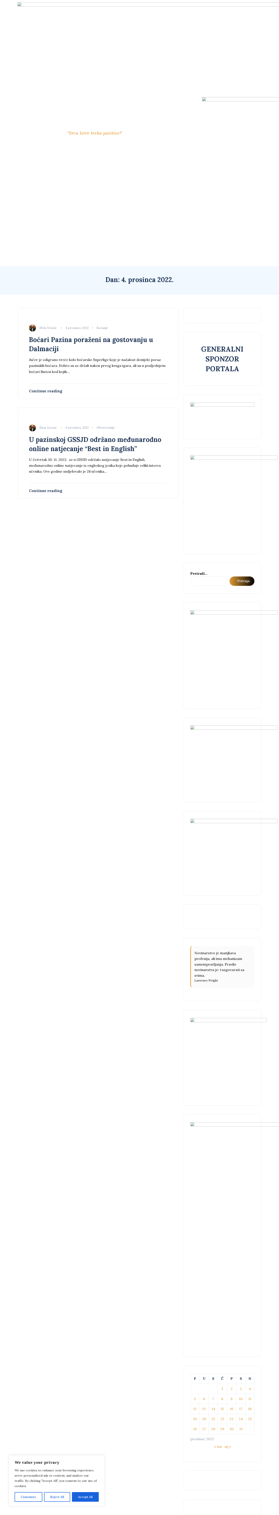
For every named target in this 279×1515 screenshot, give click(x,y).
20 (204, 1419)
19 (195, 1419)
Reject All (57, 1497)
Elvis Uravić (48, 328)
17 (240, 1409)
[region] (57, 1480)
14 (213, 1409)
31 (241, 1429)
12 (195, 1409)
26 (195, 1429)
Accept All (85, 1497)
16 (231, 1409)
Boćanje (102, 328)
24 (241, 1419)
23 (231, 1419)
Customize (28, 1497)
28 (213, 1429)
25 (250, 1419)
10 (241, 1399)
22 (222, 1419)
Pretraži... (198, 573)
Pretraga (243, 581)
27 (204, 1429)
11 (249, 1399)
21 (213, 1419)
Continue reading (45, 391)
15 (222, 1409)
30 (232, 1429)
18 (250, 1409)
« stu (218, 1446)
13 (204, 1409)
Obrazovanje (106, 427)
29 (222, 1429)
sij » (228, 1446)
